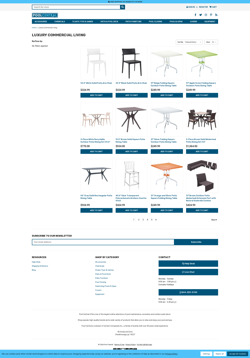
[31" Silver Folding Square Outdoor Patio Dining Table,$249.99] (167, 119)
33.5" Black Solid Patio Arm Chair (131, 83)
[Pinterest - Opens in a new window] (211, 15)
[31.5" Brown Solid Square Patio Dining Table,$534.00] (132, 119)
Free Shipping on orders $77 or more (126, 2)
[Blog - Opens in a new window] (216, 15)
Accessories (41, 22)
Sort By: (180, 42)
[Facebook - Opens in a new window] (195, 15)
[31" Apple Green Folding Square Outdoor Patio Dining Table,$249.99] (202, 63)
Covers (193, 22)
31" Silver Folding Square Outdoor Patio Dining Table (164, 140)
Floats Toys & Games (83, 22)
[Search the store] (122, 7)
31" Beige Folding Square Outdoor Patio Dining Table (164, 84)
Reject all (220, 353)
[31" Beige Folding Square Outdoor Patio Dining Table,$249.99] (167, 63)
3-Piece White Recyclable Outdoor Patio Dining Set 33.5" (95, 140)
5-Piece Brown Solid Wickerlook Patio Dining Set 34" (201, 140)
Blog (34, 270)
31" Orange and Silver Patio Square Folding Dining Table (164, 196)
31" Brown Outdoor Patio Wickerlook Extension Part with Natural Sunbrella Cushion (201, 198)
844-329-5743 (189, 292)
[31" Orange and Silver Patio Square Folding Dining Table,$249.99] (167, 176)
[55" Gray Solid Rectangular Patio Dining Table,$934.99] (96, 176)
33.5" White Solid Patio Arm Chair (96, 83)
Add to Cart (96, 95)
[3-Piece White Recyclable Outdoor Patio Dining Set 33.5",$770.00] (96, 119)
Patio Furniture (133, 22)
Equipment (210, 22)
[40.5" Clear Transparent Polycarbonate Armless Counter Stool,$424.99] (132, 176)
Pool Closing (155, 22)
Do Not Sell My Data (144, 345)
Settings (206, 353)
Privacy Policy (131, 345)
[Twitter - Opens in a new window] (200, 15)
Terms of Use (119, 345)
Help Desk (36, 262)
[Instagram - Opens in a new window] (206, 15)
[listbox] (194, 42)
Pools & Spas (176, 22)
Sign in (191, 7)
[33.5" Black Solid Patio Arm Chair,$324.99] (132, 63)
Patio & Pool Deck (109, 22)
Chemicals (59, 22)
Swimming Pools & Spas (105, 286)
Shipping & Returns (40, 266)
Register (203, 7)
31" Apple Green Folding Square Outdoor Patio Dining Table (201, 84)
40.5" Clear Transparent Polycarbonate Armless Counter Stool (131, 198)
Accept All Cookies (237, 353)
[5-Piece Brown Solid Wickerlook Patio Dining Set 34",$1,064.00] (202, 119)
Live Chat (189, 272)
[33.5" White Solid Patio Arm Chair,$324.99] (96, 63)
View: (208, 42)
